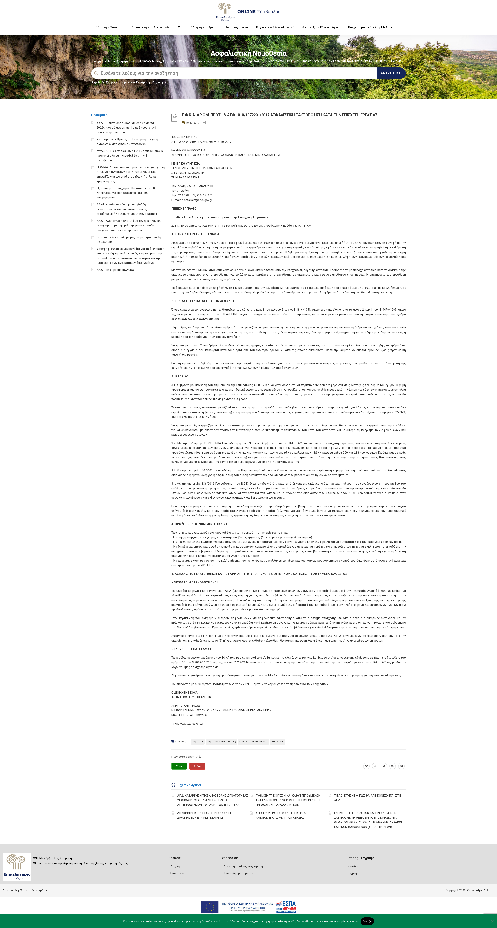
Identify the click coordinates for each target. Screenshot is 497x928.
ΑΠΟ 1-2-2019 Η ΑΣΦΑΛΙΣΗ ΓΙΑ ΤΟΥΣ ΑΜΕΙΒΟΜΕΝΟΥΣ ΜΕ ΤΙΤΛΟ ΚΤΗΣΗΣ (281, 815)
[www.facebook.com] (375, 766)
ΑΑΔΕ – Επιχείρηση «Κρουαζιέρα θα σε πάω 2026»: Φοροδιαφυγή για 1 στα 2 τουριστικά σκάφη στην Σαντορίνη (126, 127)
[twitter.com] (366, 766)
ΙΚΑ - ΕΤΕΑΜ (277, 741)
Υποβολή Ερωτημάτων (238, 873)
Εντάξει (367, 921)
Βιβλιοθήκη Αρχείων (121, 61)
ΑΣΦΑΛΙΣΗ (198, 741)
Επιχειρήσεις (160, 82)
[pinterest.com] (384, 766)
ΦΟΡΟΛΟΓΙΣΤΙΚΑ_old (152, 61)
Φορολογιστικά (237, 27)
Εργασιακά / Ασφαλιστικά (275, 27)
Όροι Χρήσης (40, 890)
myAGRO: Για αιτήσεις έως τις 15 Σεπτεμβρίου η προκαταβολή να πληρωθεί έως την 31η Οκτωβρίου (130, 155)
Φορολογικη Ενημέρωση (135, 82)
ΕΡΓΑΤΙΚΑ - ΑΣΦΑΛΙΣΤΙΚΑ (186, 61)
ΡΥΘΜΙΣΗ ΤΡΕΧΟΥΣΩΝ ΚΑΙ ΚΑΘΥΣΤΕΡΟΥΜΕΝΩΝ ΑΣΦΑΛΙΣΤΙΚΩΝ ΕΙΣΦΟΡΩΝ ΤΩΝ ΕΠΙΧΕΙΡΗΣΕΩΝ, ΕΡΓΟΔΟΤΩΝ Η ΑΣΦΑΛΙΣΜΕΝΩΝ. (288, 800)
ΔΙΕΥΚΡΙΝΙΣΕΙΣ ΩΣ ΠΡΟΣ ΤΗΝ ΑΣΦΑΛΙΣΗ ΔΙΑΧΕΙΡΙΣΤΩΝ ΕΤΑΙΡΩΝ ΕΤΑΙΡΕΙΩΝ (204, 815)
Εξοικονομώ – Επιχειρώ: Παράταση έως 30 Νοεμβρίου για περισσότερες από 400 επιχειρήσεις (126, 192)
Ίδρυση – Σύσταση (110, 27)
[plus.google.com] (392, 766)
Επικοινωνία (178, 873)
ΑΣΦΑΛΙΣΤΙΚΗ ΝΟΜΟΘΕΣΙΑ (253, 741)
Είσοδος (353, 866)
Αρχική (98, 61)
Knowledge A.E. (478, 890)
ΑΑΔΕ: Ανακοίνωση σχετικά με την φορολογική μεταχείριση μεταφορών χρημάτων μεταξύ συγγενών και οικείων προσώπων (129, 225)
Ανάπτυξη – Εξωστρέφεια (321, 27)
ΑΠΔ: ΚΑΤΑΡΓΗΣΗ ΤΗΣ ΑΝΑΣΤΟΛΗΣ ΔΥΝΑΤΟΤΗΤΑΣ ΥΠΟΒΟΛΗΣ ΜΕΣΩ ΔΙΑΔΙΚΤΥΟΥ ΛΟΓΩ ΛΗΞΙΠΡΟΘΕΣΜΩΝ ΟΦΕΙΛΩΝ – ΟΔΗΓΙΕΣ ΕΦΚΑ (212, 800)
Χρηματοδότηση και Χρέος (198, 27)
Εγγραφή (353, 873)
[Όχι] (492, 923)
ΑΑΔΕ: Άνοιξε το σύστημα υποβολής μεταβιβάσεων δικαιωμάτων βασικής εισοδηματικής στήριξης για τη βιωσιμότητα (127, 209)
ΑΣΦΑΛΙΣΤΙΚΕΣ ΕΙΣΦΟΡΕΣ (221, 741)
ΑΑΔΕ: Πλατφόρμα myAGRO (115, 270)
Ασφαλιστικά (215, 61)
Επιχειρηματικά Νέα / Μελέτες (371, 27)
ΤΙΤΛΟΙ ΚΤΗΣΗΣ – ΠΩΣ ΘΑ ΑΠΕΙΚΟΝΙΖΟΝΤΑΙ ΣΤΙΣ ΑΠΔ (367, 798)
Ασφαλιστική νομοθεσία (245, 61)
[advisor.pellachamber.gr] (401, 766)
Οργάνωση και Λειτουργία (151, 27)
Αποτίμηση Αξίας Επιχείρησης (243, 866)
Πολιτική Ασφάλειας (15, 890)
